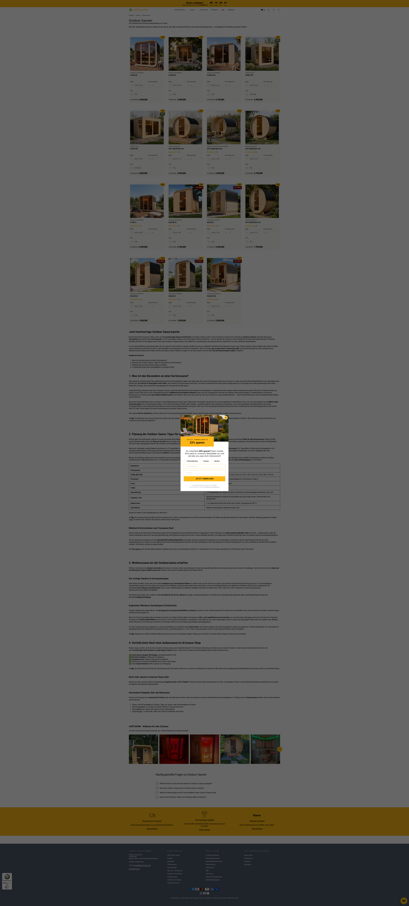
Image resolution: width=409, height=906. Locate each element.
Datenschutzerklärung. (212, 487)
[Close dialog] (225, 417)
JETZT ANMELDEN (204, 479)
